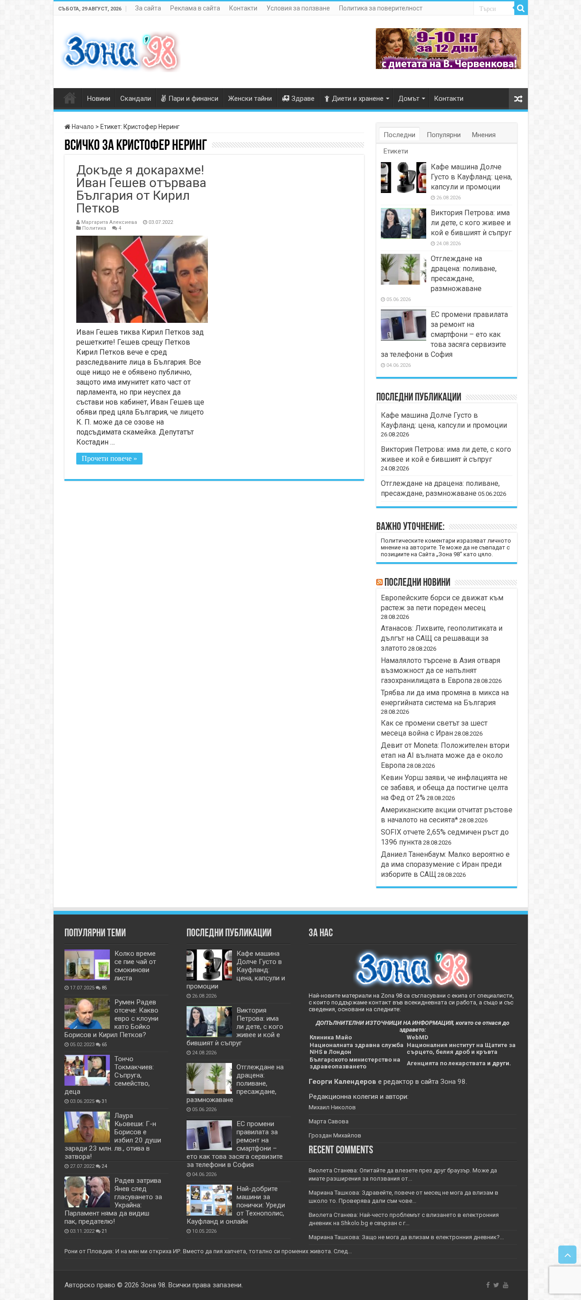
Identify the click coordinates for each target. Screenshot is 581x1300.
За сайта (148, 8)
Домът (408, 98)
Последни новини (417, 583)
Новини (98, 98)
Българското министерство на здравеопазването (355, 1063)
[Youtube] (505, 1285)
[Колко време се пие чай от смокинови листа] (87, 964)
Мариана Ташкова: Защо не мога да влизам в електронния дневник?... (406, 1237)
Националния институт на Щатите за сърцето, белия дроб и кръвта (461, 1048)
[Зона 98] (120, 50)
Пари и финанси (193, 98)
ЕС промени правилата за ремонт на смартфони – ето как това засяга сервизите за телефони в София (444, 334)
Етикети (396, 151)
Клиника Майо (331, 1037)
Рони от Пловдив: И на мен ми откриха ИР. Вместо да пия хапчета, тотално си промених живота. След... (208, 1251)
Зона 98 (453, 1082)
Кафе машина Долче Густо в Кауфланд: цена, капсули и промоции (471, 177)
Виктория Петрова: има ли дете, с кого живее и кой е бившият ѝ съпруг (471, 222)
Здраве (303, 98)
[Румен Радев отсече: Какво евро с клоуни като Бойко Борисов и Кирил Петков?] (87, 1013)
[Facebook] (488, 1285)
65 (104, 1045)
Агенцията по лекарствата (446, 1063)
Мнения (484, 135)
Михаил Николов (332, 1107)
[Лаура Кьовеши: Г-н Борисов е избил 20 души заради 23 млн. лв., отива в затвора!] (87, 1127)
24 (104, 1166)
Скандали (135, 98)
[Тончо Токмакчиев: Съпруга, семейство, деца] (87, 1070)
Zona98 (70, 97)
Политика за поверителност (381, 8)
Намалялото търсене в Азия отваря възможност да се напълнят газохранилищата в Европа (440, 670)
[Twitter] (496, 1285)
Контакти (243, 8)
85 (104, 988)
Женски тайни (250, 98)
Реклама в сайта (195, 8)
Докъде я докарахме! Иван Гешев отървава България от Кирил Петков (141, 189)
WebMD (417, 1037)
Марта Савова (329, 1121)
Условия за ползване (298, 8)
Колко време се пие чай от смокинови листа (135, 965)
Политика (94, 228)
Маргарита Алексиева (109, 222)
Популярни (444, 135)
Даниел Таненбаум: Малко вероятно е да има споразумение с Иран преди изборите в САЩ (445, 864)
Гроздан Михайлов (335, 1135)
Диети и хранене (358, 98)
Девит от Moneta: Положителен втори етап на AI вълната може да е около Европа (445, 755)
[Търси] (521, 8)
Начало (82, 126)
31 (104, 1101)
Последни (399, 135)
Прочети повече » (109, 458)
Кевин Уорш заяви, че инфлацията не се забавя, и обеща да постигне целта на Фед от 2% (444, 787)
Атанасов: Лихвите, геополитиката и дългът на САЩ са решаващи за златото (441, 638)
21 (104, 1231)
